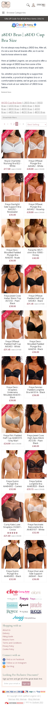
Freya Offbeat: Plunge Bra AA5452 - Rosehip (35, 207)
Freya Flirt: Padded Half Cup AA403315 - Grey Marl (12, 438)
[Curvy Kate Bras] (24, 592)
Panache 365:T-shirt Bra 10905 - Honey (35, 252)
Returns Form (8, 639)
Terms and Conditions (12, 643)
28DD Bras (29, 102)
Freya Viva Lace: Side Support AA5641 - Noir (35, 574)
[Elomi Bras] (36, 592)
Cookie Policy (8, 649)
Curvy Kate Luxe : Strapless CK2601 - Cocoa (12, 527)
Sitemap (11, 699)
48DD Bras (39, 112)
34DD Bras (26, 105)
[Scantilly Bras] (24, 612)
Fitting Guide (8, 636)
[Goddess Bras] (12, 605)
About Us (6, 630)
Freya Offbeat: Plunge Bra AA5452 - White (35, 163)
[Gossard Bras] (24, 605)
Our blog (10, 666)
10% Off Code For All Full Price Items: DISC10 (24, 18)
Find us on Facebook (15, 659)
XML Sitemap (21, 699)
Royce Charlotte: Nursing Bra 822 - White (12, 163)
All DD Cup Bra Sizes (11, 102)
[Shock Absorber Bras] (36, 612)
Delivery (6, 633)
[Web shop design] (14, 702)
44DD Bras (13, 112)
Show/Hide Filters (10, 117)
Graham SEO (37, 702)
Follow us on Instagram (16, 663)
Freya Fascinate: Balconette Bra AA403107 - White (35, 527)
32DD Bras (13, 105)
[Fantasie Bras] (12, 599)
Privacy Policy (8, 646)
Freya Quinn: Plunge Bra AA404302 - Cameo (12, 484)
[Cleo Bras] (12, 592)
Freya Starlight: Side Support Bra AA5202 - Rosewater (12, 208)
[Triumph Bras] (30, 618)
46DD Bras (26, 112)
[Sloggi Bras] (18, 618)
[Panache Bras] (36, 605)
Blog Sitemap (34, 699)
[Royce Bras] (12, 612)
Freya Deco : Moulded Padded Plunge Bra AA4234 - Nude (12, 254)
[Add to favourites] (20, 132)
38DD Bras (13, 109)
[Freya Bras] (24, 599)
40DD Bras (26, 109)
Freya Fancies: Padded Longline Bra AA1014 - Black (35, 390)
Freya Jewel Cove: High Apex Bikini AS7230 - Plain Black (35, 439)
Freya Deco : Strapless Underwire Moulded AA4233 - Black (12, 392)
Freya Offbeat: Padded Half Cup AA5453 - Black (35, 298)
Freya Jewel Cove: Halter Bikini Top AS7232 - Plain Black (12, 300)
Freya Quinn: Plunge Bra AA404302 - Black (12, 574)
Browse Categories (16, 12)
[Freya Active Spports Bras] (36, 599)
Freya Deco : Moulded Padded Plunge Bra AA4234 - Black (35, 345)
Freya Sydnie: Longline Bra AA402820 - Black (35, 484)
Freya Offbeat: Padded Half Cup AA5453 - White (12, 344)
